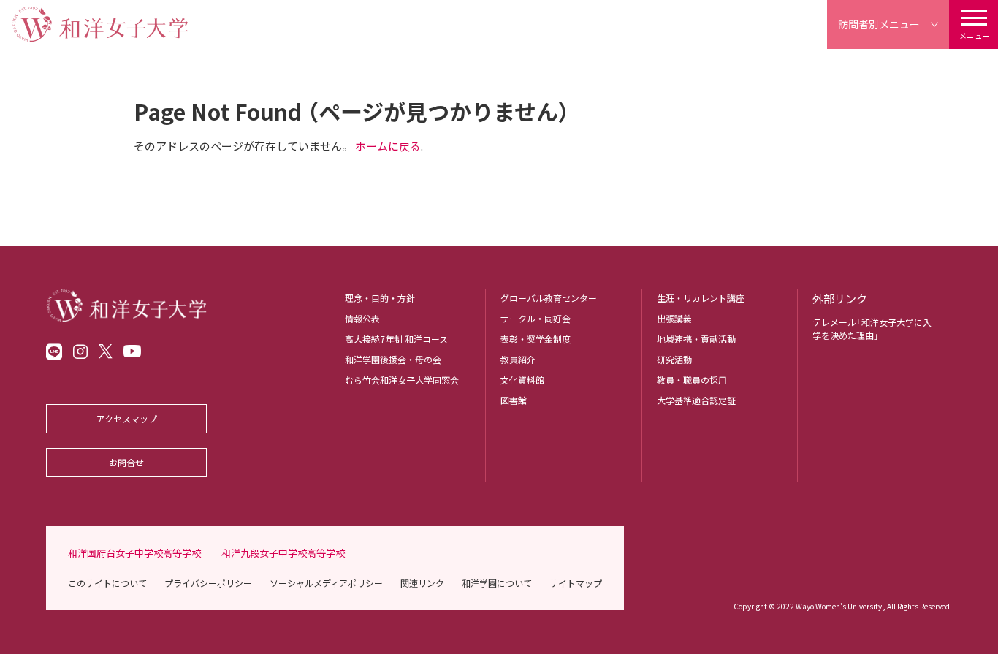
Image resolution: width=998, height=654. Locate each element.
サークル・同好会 (535, 318)
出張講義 (674, 318)
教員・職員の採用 (692, 379)
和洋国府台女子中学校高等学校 (134, 553)
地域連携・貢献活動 (696, 338)
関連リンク (422, 583)
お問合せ (126, 462)
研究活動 (674, 359)
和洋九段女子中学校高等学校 (283, 553)
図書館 (513, 400)
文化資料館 (522, 379)
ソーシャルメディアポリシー (326, 583)
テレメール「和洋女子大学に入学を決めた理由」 (872, 328)
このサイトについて (107, 583)
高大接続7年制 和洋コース (396, 338)
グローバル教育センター (548, 298)
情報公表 (362, 318)
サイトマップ (575, 583)
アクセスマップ (126, 418)
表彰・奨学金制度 (535, 338)
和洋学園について (497, 583)
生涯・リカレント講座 (700, 298)
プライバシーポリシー (208, 583)
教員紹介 (518, 359)
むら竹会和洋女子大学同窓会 (402, 379)
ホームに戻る (388, 145)
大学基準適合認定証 (696, 400)
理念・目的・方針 (380, 298)
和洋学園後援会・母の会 (393, 359)
